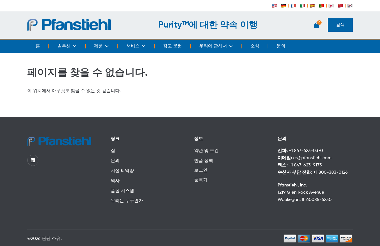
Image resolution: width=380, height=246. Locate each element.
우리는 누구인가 (127, 201)
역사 (115, 181)
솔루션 (64, 46)
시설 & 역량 (122, 171)
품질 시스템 (122, 191)
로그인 (201, 170)
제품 (98, 46)
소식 (254, 46)
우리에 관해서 (213, 46)
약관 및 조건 (206, 151)
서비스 (133, 46)
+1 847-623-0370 (306, 151)
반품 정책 (203, 161)
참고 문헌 (172, 46)
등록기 (201, 180)
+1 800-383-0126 (330, 172)
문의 (281, 46)
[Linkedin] (32, 160)
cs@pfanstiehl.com (312, 158)
